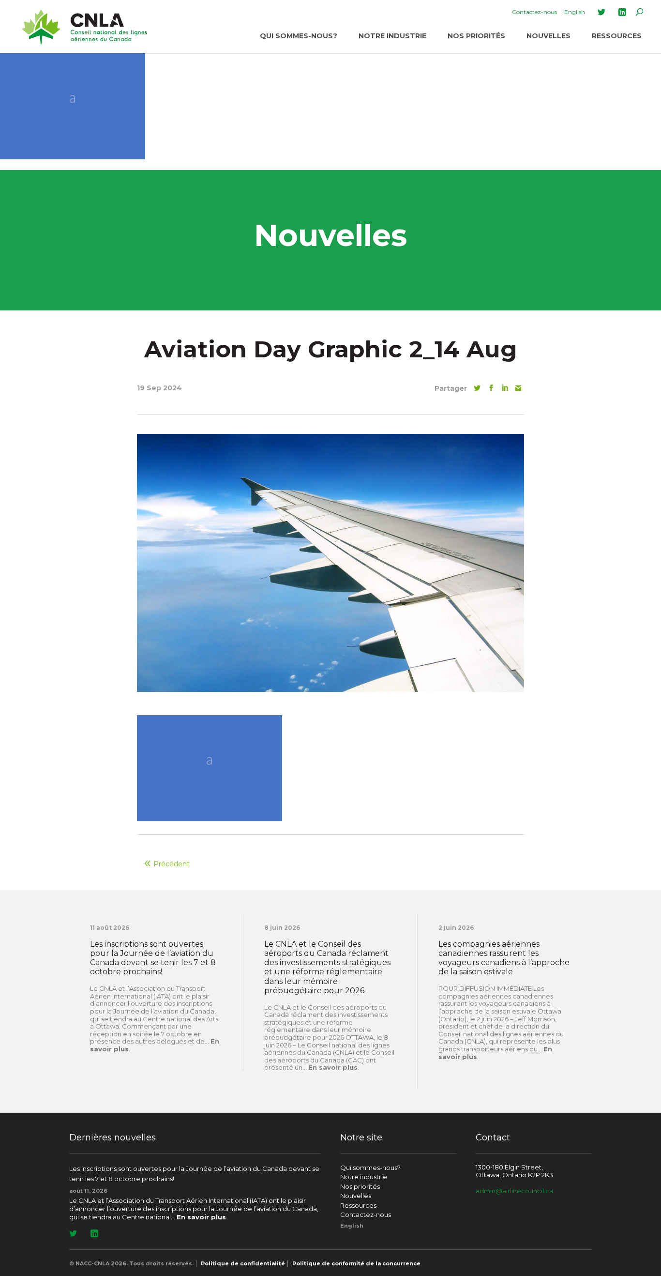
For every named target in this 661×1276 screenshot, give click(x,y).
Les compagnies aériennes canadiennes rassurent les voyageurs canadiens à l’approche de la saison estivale (504, 958)
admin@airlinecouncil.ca (514, 1191)
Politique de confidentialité (243, 1263)
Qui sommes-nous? (298, 35)
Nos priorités (476, 35)
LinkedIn (622, 12)
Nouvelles (548, 35)
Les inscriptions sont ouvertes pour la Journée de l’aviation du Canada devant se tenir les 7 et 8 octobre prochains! (153, 958)
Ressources (617, 35)
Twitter (601, 12)
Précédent (171, 864)
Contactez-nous (534, 11)
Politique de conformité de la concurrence (356, 1263)
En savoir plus (333, 1067)
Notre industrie (392, 35)
